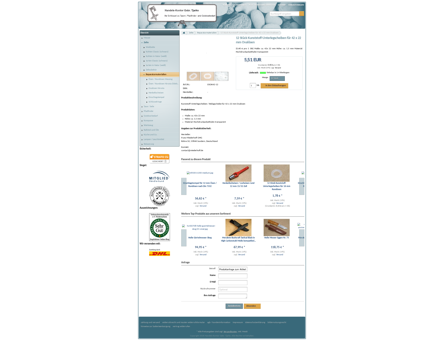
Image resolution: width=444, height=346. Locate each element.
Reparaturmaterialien (207, 33)
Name (213, 275)
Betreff (212, 268)
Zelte (191, 33)
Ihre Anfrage (210, 295)
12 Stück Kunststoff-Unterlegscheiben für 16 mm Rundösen (276, 186)
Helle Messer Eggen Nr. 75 (276, 238)
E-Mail (213, 282)
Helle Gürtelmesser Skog (200, 238)
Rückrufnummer (208, 289)
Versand (278, 68)
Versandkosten (230, 332)
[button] (301, 13)
